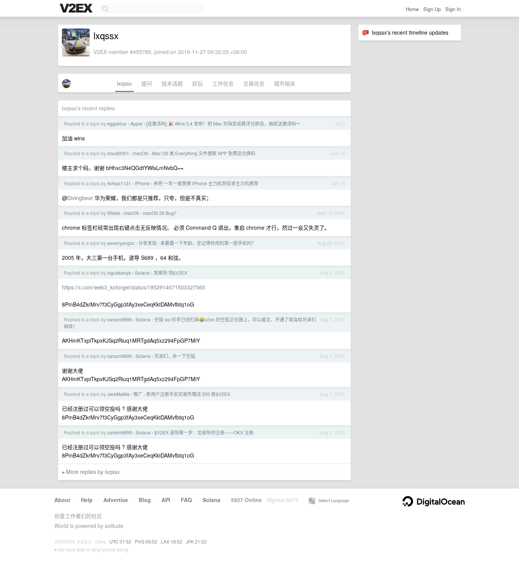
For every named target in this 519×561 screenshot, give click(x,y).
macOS (140, 153)
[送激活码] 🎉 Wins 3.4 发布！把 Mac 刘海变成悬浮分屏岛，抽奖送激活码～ (223, 123)
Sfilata (113, 213)
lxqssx (124, 83)
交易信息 (253, 83)
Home (412, 9)
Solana (142, 272)
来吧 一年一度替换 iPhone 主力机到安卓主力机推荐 (205, 183)
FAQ (186, 500)
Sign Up (432, 9)
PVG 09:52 (146, 541)
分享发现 (147, 243)
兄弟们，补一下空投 (174, 356)
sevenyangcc (120, 243)
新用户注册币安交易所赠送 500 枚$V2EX (188, 394)
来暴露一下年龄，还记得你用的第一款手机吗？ (208, 243)
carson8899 (119, 319)
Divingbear (80, 198)
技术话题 (172, 83)
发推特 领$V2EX (170, 272)
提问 (146, 83)
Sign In (453, 9)
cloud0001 (118, 153)
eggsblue (117, 123)
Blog (145, 500)
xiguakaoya (119, 272)
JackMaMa (118, 394)
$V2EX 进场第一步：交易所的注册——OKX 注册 (203, 432)
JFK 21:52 (196, 541)
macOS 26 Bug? (160, 213)
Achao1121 (119, 183)
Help (87, 500)
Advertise (115, 500)
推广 (137, 394)
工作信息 (223, 83)
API (165, 500)
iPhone (142, 183)
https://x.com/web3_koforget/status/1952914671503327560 (133, 287)
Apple (136, 123)
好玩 (197, 83)
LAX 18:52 (171, 541)
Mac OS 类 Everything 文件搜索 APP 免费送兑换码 (203, 153)
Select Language (332, 500)
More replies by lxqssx (93, 471)
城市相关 (284, 83)
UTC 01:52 (120, 541)
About (62, 500)
